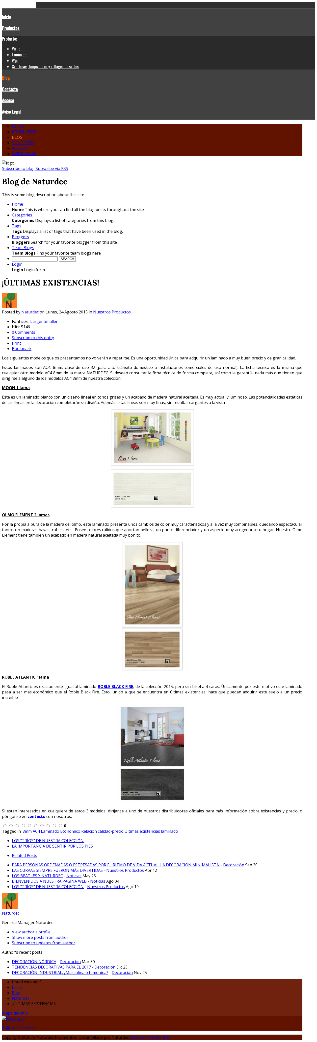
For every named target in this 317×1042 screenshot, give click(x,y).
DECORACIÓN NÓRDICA (34, 961)
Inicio (6, 16)
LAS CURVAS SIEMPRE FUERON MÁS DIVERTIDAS (57, 870)
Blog (6, 77)
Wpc (15, 61)
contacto (36, 816)
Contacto (10, 89)
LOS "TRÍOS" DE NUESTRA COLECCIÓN (48, 840)
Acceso (8, 100)
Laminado (19, 55)
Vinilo (16, 49)
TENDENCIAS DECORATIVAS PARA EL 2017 (51, 967)
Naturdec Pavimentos (150, 1037)
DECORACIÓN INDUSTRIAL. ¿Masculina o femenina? (60, 972)
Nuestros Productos (112, 312)
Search (67, 259)
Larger (36, 321)
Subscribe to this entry (33, 337)
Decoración (233, 865)
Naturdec (30, 312)
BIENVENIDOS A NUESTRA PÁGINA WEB (49, 881)
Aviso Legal (11, 111)
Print (16, 343)
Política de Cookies (19, 1028)
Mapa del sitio (15, 1013)
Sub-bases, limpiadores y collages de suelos (45, 67)
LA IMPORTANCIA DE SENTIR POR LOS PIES (52, 846)
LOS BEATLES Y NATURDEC (37, 875)
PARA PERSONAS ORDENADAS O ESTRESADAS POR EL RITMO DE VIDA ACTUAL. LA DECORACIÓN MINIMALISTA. (116, 865)
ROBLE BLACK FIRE (115, 686)
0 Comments (23, 332)
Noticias (73, 875)
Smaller (51, 321)
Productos (11, 27)
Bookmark (21, 348)
